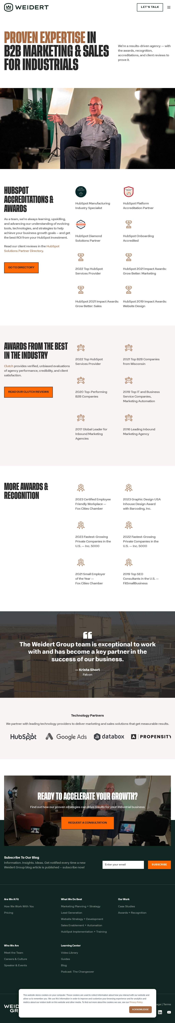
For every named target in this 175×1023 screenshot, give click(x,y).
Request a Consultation (87, 823)
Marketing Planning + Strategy (80, 906)
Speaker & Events (15, 965)
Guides (65, 959)
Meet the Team (13, 953)
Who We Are (11, 946)
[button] (169, 7)
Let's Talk (150, 7)
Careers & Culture (15, 959)
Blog (64, 965)
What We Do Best (71, 899)
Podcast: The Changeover (77, 972)
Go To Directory (21, 267)
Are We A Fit (11, 899)
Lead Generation (71, 913)
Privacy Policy (136, 1002)
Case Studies (126, 906)
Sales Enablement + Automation (81, 925)
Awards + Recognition (132, 913)
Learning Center (71, 946)
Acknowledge (140, 1009)
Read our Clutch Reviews (28, 392)
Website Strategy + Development (82, 919)
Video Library (69, 953)
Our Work (124, 899)
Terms (167, 1004)
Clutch (8, 366)
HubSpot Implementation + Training (84, 932)
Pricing (8, 913)
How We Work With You (19, 906)
